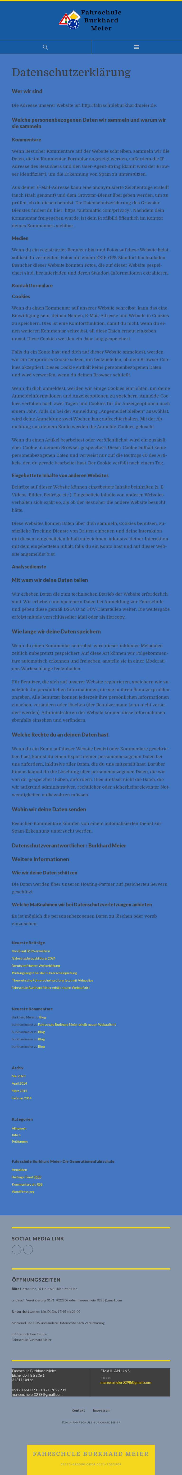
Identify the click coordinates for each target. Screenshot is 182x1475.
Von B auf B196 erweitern (31, 951)
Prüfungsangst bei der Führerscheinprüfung (44, 973)
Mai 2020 (18, 1076)
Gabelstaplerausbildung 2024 (33, 958)
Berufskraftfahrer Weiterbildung (36, 966)
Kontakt (78, 1410)
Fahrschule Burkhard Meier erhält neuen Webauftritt (51, 988)
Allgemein (19, 1128)
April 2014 (19, 1083)
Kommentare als (27, 1184)
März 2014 (19, 1091)
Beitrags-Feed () (26, 1177)
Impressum (101, 1410)
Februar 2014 (22, 1098)
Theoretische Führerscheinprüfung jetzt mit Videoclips (52, 980)
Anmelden (19, 1170)
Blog (42, 1017)
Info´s (16, 1135)
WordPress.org (23, 1192)
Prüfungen (20, 1141)
